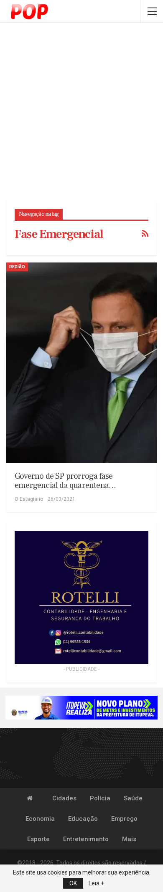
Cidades (64, 798)
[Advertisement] (81, 112)
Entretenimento (86, 839)
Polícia (100, 798)
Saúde (133, 798)
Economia (40, 818)
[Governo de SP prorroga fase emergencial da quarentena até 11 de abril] (81, 362)
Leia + (96, 883)
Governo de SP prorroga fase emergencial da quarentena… (65, 481)
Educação (83, 818)
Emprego (124, 818)
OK (73, 883)
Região (17, 267)
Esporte (38, 839)
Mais (129, 839)
